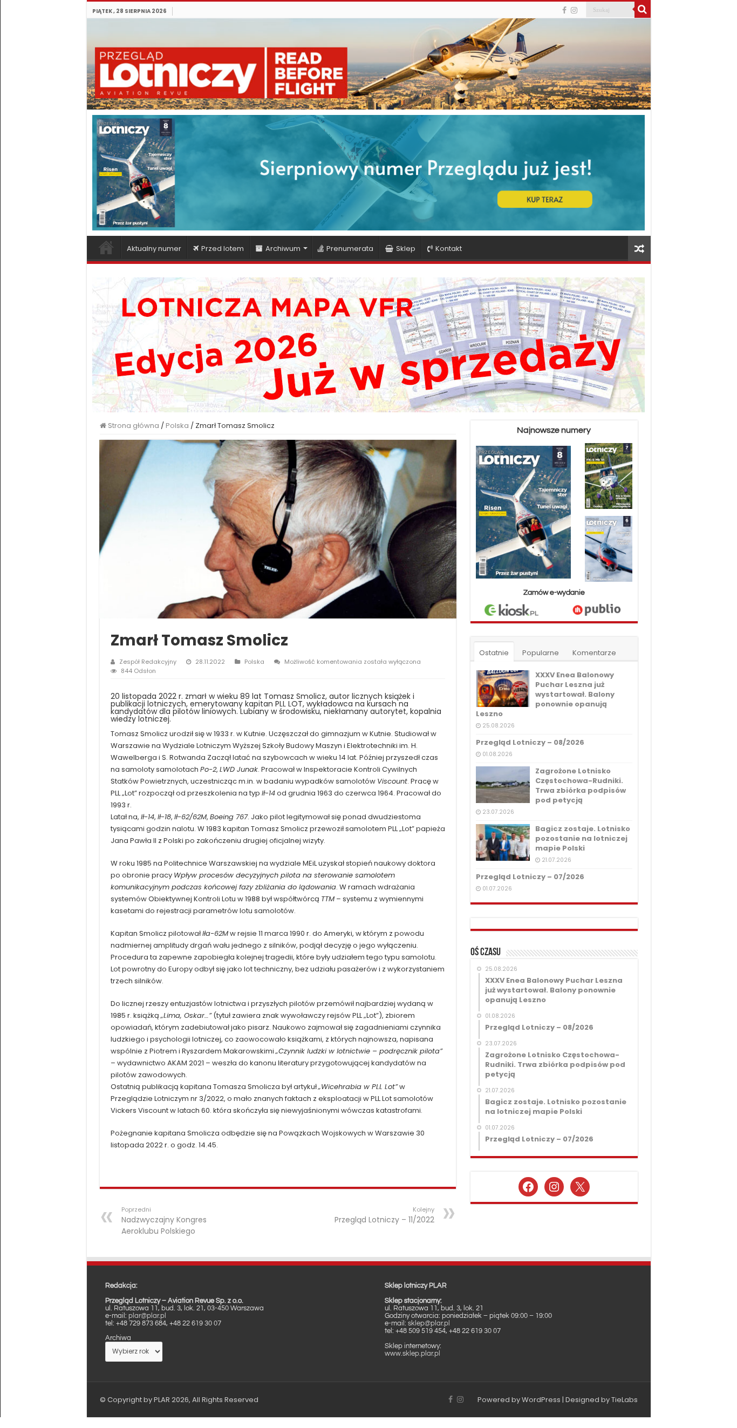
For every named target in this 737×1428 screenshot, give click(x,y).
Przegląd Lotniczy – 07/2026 (530, 877)
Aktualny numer (154, 248)
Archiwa (118, 1338)
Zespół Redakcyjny (147, 661)
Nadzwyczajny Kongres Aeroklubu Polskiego (164, 1220)
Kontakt (448, 248)
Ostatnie (494, 653)
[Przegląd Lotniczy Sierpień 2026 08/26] (368, 172)
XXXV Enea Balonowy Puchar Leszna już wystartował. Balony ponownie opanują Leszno (545, 694)
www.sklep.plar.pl (412, 1353)
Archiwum (283, 248)
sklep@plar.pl (429, 1323)
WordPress (541, 1400)
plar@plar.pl (147, 1316)
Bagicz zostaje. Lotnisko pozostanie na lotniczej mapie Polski (582, 838)
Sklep (405, 248)
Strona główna (106, 247)
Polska (177, 425)
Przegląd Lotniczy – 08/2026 (530, 742)
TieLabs (624, 1400)
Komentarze (594, 653)
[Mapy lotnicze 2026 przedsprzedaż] (368, 344)
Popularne (540, 653)
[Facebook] (564, 10)
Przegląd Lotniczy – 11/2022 (384, 1215)
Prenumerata (349, 248)
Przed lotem (222, 248)
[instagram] (574, 10)
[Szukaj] (642, 10)
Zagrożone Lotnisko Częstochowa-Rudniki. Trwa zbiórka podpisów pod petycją (580, 785)
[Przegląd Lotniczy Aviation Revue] (369, 64)
